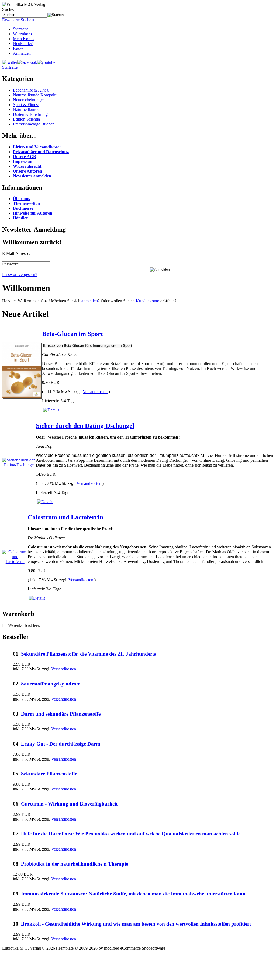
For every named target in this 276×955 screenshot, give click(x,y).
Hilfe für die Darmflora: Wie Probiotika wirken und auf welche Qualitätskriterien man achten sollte (130, 834)
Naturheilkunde (26, 109)
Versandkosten (95, 391)
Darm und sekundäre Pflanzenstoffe (61, 714)
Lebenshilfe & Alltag (31, 90)
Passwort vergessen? (19, 274)
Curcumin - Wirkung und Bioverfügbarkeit (69, 804)
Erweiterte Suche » (18, 20)
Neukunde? (23, 43)
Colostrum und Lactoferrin (65, 517)
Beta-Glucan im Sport (72, 333)
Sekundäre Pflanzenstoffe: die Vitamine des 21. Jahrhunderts (88, 654)
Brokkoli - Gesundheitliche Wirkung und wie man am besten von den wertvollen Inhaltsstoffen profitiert (136, 924)
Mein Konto (23, 38)
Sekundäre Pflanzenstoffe (49, 773)
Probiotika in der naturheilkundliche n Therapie (74, 864)
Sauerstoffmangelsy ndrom (51, 684)
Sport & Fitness (26, 104)
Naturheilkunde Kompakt (34, 95)
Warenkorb (22, 34)
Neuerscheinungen (29, 99)
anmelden (89, 301)
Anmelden (22, 53)
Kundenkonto (147, 301)
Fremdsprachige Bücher (33, 124)
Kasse (18, 48)
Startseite (20, 29)
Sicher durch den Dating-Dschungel (85, 425)
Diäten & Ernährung (30, 114)
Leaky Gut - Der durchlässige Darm (60, 744)
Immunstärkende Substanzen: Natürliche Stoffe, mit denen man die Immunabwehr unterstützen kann (133, 894)
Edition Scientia (26, 119)
